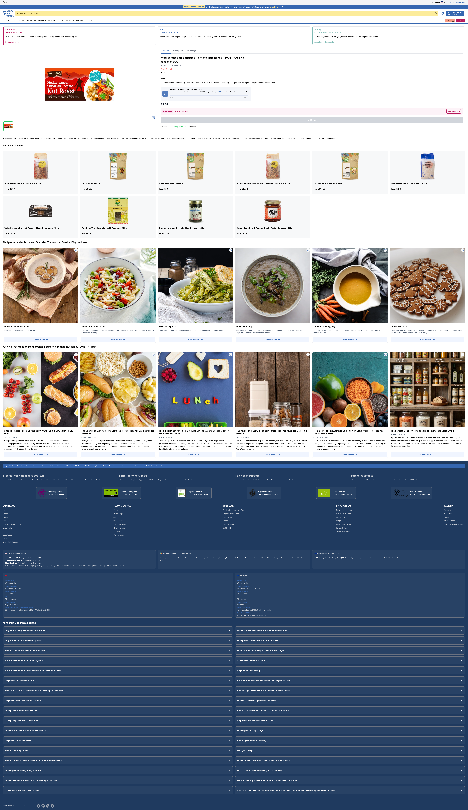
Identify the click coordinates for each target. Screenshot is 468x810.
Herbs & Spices (119, 513)
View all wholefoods (10, 542)
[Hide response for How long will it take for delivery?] (461, 740)
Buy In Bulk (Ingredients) (453, 524)
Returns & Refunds (343, 513)
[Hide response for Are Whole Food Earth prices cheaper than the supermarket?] (229, 670)
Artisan (163, 72)
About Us (447, 510)
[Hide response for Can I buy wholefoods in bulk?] (461, 660)
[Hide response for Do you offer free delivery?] (461, 670)
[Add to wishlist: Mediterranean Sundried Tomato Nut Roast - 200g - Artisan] (153, 117)
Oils (114, 517)
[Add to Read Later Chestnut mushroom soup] (76, 250)
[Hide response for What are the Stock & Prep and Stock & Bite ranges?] (461, 650)
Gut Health (227, 528)
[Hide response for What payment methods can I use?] (229, 710)
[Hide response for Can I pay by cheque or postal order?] (229, 720)
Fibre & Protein (229, 524)
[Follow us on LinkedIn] (52, 806)
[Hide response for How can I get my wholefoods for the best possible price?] (461, 690)
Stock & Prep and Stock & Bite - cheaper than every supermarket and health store (231, 7)
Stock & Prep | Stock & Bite (233, 510)
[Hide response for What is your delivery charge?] (461, 730)
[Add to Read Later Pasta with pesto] (230, 250)
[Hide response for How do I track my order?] (229, 750)
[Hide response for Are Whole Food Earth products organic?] (229, 660)
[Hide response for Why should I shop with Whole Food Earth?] (229, 630)
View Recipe (39, 339)
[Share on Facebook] (38, 806)
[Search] (436, 13)
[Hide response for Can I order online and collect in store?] (229, 790)
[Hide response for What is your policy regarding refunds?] (229, 770)
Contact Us (340, 517)
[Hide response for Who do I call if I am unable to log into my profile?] (461, 770)
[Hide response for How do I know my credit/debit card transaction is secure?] (461, 710)
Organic (21, 20)
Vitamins (116, 531)
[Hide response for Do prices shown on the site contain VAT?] (461, 720)
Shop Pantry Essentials (324, 42)
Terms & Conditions (343, 531)
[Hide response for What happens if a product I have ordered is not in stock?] (461, 760)
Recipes (91, 20)
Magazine (80, 20)
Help (7, 2)
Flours (115, 510)
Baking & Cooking (47, 20)
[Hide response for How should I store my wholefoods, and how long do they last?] (229, 690)
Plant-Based (227, 517)
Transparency (449, 520)
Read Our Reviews (343, 524)
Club (459, 20)
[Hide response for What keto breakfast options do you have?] (461, 700)
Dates (5, 538)
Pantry (30, 20)
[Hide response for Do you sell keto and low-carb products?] (229, 700)
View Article (39, 454)
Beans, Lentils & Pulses (12, 524)
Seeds (5, 513)
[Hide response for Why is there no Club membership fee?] (229, 640)
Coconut (6, 531)
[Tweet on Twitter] (43, 806)
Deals (449, 20)
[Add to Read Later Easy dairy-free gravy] (385, 250)
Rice (4, 520)
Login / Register (458, 2)
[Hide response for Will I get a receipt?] (461, 750)
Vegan (225, 520)
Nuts (4, 510)
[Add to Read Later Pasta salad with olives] (153, 250)
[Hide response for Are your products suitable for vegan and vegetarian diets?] (461, 680)
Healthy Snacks (119, 528)
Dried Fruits (7, 528)
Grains (5, 517)
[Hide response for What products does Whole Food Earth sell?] (461, 640)
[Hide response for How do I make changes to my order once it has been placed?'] (229, 760)
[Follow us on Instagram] (47, 806)
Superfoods (7, 535)
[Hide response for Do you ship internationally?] (229, 740)
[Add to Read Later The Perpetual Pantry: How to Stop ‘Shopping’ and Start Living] (463, 354)
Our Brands (66, 20)
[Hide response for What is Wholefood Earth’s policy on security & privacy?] (229, 780)
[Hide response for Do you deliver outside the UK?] (229, 680)
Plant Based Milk (119, 524)
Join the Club (10, 42)
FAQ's (338, 520)
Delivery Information (344, 510)
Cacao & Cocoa (119, 520)
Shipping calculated (178, 126)
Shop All (8, 20)
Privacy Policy (341, 528)
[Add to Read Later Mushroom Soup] (308, 250)
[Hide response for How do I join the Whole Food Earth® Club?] (229, 650)
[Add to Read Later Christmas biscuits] (463, 250)
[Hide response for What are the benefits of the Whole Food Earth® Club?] (461, 630)
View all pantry (119, 535)
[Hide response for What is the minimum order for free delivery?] (229, 730)
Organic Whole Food (231, 513)
